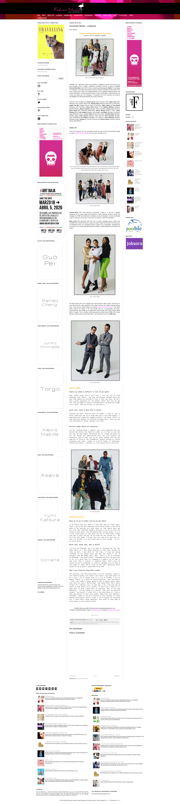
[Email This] (99, 620)
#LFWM (83, 622)
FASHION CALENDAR (51, 769)
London (79, 623)
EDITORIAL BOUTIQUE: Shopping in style (138, 199)
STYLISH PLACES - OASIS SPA (108, 753)
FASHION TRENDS (105, 716)
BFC (95, 622)
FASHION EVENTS (78, 15)
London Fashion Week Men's (87, 623)
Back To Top (94, 615)
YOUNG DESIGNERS (42, 18)
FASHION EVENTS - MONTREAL (108, 726)
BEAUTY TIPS (51, 15)
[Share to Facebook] (105, 620)
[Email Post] (96, 619)
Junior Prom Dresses (43, 65)
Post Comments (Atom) (82, 678)
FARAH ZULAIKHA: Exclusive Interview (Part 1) (138, 172)
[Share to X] (103, 620)
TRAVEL (131, 15)
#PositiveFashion (89, 622)
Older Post (117, 676)
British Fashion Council (109, 622)
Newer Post (73, 676)
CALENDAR (59, 15)
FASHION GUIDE (137, 134)
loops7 (108, 800)
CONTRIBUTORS (68, 15)
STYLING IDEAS (137, 207)
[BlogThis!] (101, 620)
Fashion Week (73, 623)
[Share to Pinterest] (107, 620)
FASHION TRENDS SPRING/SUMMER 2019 (138, 126)
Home (38, 15)
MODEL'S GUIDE (107, 15)
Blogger (118, 800)
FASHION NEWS (89, 15)
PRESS (114, 15)
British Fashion (99, 622)
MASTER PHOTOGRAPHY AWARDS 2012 (138, 153)
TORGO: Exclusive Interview (137, 190)
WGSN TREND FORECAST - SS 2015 (110, 735)
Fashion (116, 622)
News (96, 623)
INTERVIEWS (98, 15)
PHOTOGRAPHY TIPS (51, 778)
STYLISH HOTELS (123, 15)
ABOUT (43, 15)
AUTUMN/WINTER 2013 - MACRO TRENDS (138, 144)
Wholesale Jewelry (42, 71)
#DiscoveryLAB (77, 622)
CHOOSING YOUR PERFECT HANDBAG (138, 181)
